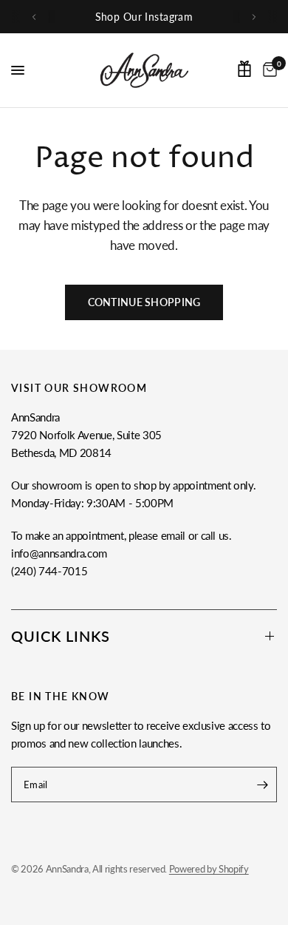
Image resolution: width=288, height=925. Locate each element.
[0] (267, 70)
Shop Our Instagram (144, 16)
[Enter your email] (262, 784)
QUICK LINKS (60, 636)
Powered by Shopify (209, 869)
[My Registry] (244, 69)
